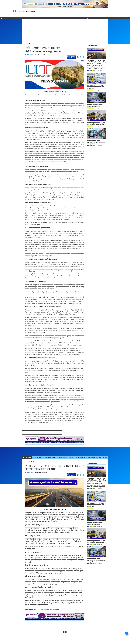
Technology (85, 18)
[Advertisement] (65, 29)
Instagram (46, 433)
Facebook (40, 433)
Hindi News (33, 462)
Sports (65, 18)
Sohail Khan (30, 54)
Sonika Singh (30, 472)
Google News (55, 433)
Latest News (92, 45)
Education (58, 18)
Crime (71, 18)
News (35, 18)
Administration (49, 18)
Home (27, 43)
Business (77, 18)
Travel (41, 18)
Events (93, 18)
